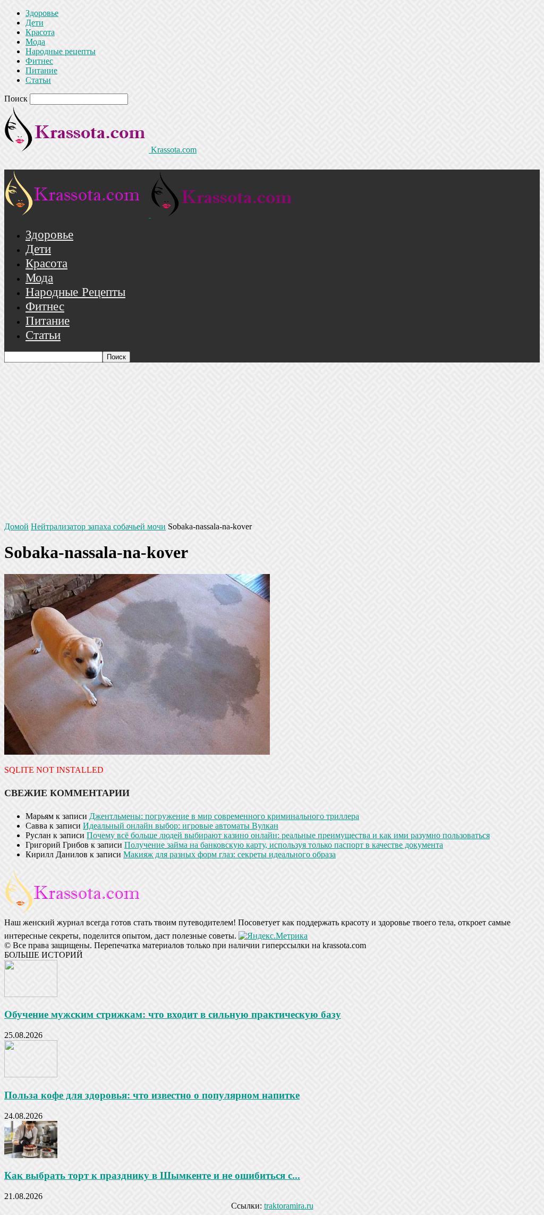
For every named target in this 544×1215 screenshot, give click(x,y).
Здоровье (42, 13)
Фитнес (39, 60)
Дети (35, 22)
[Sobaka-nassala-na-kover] (137, 751)
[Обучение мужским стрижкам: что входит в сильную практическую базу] (30, 994)
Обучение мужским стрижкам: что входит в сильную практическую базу (172, 1014)
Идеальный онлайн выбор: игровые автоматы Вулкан (180, 825)
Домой (16, 526)
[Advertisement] (272, 442)
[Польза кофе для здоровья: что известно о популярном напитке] (30, 1074)
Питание (41, 70)
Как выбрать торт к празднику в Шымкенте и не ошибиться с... (152, 1175)
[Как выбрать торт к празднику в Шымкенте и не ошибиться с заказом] (30, 1155)
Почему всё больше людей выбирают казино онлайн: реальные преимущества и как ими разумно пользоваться (288, 835)
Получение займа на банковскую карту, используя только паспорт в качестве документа (283, 844)
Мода (35, 41)
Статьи (38, 80)
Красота (40, 32)
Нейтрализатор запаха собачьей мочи (98, 526)
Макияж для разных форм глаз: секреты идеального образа (229, 854)
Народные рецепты (61, 51)
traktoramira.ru (288, 1205)
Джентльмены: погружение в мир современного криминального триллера (224, 816)
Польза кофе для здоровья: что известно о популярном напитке (152, 1095)
